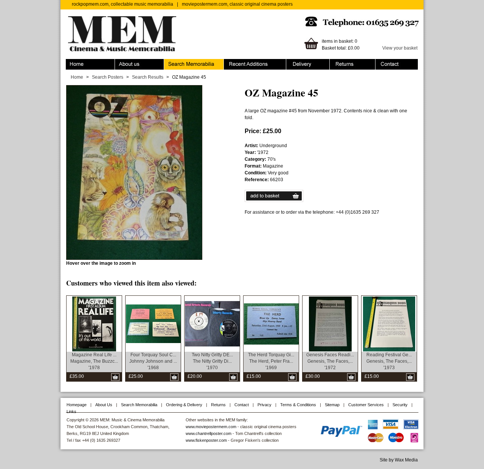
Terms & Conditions (298, 404)
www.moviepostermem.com (211, 426)
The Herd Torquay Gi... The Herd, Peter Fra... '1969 (271, 361)
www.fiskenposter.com (206, 440)
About (121, 62)
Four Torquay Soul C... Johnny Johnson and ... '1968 (153, 361)
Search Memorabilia (185, 62)
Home (72, 62)
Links (71, 411)
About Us (103, 404)
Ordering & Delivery (306, 62)
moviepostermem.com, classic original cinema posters (237, 4)
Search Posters (107, 77)
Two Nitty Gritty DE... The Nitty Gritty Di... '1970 (212, 361)
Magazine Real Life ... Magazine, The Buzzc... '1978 (94, 361)
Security (400, 404)
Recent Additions (241, 62)
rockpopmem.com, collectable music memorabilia (122, 4)
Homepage (77, 404)
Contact (383, 62)
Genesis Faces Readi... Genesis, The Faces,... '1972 (330, 361)
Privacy (264, 404)
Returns (338, 62)
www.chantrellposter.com (208, 433)
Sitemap (332, 404)
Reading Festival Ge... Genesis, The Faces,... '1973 (389, 361)
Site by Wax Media (399, 460)
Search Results (147, 77)
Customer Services (366, 404)
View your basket (399, 48)
